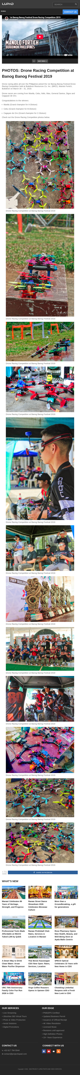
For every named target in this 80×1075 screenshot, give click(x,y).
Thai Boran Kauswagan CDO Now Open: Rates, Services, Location (39, 964)
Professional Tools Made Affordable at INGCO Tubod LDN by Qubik (13, 934)
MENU (4, 11)
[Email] (54, 1051)
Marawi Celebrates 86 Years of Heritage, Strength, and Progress (13, 904)
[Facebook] (44, 1051)
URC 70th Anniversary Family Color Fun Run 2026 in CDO (12, 990)
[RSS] (58, 1051)
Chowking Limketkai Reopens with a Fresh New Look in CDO (65, 990)
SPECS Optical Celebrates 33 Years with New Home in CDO (66, 964)
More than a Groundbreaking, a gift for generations (65, 904)
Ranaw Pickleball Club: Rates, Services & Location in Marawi (39, 934)
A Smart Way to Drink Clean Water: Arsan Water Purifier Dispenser (13, 964)
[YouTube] (49, 1051)
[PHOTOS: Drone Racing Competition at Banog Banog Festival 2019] (13, 892)
